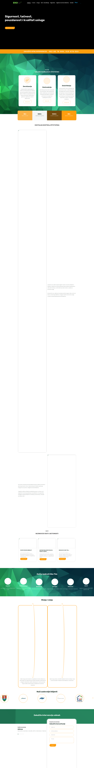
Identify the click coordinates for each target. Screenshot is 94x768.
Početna (29, 2)
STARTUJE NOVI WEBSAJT (26, 550)
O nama (33, 2)
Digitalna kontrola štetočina (62, 2)
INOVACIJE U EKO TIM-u (64, 550)
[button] (10, 28)
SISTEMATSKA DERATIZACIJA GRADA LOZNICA (46, 551)
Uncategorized (28, 552)
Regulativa (52, 2)
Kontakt (71, 2)
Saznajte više (23, 558)
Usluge (38, 2)
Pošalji (52, 745)
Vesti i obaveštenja (45, 2)
